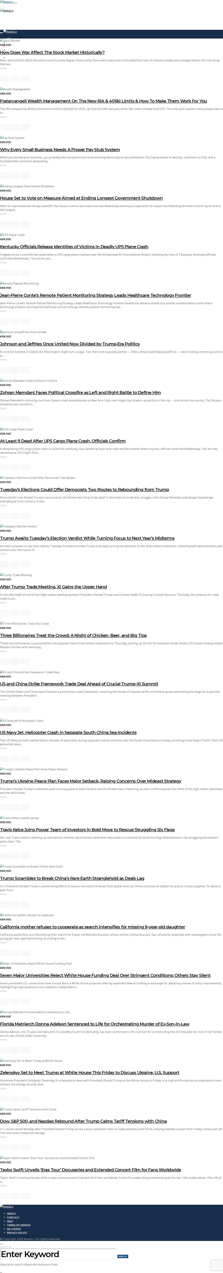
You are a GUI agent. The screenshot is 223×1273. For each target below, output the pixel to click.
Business (13, 46)
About (11, 1213)
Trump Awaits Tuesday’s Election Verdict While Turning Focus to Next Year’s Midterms (87, 538)
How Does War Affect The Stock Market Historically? (52, 52)
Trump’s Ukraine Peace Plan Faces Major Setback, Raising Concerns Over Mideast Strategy (90, 781)
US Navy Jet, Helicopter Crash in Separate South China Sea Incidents (68, 732)
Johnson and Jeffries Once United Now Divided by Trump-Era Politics (70, 343)
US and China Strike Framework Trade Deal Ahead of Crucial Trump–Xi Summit (79, 683)
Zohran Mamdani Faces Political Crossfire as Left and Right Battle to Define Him (80, 392)
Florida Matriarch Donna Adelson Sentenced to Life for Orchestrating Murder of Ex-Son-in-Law (94, 1023)
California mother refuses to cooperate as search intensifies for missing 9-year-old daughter (92, 926)
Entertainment (17, 57)
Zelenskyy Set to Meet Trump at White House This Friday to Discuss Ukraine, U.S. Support (89, 1072)
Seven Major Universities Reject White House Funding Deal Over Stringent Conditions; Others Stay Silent (105, 975)
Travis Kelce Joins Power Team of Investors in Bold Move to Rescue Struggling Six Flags (87, 829)
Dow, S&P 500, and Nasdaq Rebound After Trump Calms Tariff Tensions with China (83, 1121)
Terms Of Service (18, 1225)
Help (10, 1221)
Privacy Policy (17, 1232)
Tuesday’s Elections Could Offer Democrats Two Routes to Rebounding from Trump (84, 489)
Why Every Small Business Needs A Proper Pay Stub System (60, 149)
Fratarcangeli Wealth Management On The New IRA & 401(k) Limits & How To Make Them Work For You (103, 100)
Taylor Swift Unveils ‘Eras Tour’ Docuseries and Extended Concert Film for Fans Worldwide (90, 1169)
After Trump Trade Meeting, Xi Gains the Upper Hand (53, 586)
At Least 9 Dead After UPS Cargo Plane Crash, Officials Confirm (63, 440)
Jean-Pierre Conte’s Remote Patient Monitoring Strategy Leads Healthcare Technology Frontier (95, 295)
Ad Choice (14, 1228)
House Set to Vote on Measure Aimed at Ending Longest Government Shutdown (81, 198)
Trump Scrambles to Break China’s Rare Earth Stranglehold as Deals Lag (72, 878)
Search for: (6, 1247)
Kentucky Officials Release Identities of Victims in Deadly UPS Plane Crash (74, 246)
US (8, 38)
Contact (13, 1217)
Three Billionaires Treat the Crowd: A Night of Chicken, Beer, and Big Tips (73, 635)
